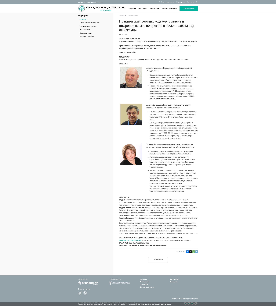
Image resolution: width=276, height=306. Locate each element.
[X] (190, 251)
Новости (83, 19)
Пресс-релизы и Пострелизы (90, 23)
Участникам (142, 8)
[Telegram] (196, 251)
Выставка (132, 8)
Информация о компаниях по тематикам (185, 298)
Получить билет (188, 8)
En (197, 2)
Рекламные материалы (88, 26)
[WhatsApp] (193, 251)
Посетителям (154, 8)
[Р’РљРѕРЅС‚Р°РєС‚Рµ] (187, 251)
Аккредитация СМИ (87, 36)
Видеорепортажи (86, 33)
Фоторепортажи (85, 29)
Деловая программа (169, 8)
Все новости (158, 259)
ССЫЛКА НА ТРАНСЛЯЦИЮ (130, 240)
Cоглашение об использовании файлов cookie (154, 304)
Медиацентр (83, 16)
